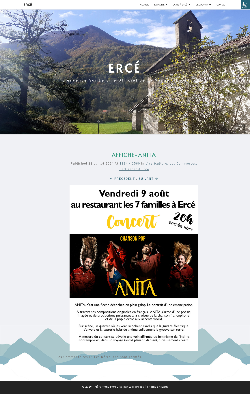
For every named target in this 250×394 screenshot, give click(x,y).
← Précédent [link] (122, 178)
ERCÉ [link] (27, 4)
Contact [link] (222, 4)
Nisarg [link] (163, 386)
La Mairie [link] (159, 4)
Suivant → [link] (148, 178)
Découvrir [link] (202, 4)
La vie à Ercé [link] (180, 4)
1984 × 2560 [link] (130, 163)
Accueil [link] (144, 4)
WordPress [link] (136, 386)
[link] (245, 4)
